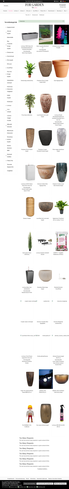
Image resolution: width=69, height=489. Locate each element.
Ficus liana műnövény (27, 115)
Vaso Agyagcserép (58, 80)
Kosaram (5, 10)
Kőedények (41, 14)
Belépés (57, 1)
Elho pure (28, 10)
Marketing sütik (41, 487)
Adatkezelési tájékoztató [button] (16, 485)
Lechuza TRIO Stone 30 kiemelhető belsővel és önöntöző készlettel (27, 48)
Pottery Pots (43, 10)
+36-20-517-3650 (30, 1)
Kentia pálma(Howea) (42, 356)
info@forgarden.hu (38, 1)
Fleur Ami (28, 14)
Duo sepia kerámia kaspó (42, 425)
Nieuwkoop (59, 10)
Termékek (10, 10)
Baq (65, 10)
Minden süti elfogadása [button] (60, 483)
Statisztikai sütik (32, 487)
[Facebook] (3, 1)
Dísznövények (51, 10)
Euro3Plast (35, 10)
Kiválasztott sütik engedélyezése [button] (44, 483)
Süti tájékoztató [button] (5, 485)
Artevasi (22, 10)
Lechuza (16, 10)
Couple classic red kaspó (27, 321)
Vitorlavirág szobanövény (27, 80)
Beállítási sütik (22, 487)
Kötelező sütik (13, 487)
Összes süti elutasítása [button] (29, 483)
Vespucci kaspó (27, 218)
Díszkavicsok (35, 14)
